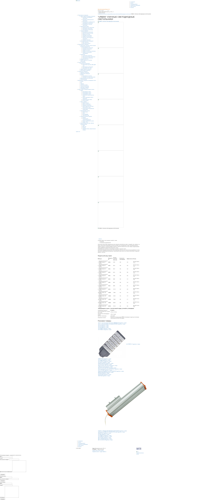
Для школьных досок (86, 43)
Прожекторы (82, 54)
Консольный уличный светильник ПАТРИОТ (106, 368)
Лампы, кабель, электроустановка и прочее (86, 89)
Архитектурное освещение (85, 70)
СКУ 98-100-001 (101, 364)
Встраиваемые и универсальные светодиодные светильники (89, 22)
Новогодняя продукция (84, 87)
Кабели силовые (86, 102)
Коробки (84, 117)
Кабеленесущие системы (85, 110)
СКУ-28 (99, 327)
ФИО (1, 477)
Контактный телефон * (4, 459)
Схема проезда (101, 450)
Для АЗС (82, 74)
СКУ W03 (99, 434)
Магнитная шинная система (88, 33)
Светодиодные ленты (84, 88)
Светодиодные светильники (88, 29)
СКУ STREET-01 (129, 344)
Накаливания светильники (87, 28)
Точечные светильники (84, 86)
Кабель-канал (85, 111)
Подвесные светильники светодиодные (87, 53)
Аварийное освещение (84, 72)
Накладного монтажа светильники (89, 77)
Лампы (81, 90)
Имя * (1, 456)
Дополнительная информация (6, 471)
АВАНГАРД (100, 375)
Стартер (84, 127)
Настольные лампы (84, 84)
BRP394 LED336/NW (102, 372)
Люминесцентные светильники (88, 27)
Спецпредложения (133, 4)
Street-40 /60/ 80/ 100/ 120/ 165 (104, 365)
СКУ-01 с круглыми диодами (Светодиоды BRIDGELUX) (108, 322)
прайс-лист (78, 131)
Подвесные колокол (86, 50)
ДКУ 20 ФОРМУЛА (101, 439)
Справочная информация (135, 5)
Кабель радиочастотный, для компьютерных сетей (88, 107)
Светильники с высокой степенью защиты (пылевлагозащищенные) (88, 46)
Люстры (81, 81)
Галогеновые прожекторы (87, 55)
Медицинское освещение (85, 73)
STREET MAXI (100, 358)
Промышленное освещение (83, 44)
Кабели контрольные (86, 104)
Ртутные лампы (85, 100)
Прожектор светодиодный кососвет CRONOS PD (107, 371)
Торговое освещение (84, 30)
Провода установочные (87, 105)
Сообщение (2, 497)
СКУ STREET (100, 328)
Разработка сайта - (99, 451)
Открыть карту (95, 450)
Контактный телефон (4, 479)
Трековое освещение (87, 39)
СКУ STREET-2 (101, 329)
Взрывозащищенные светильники (86, 78)
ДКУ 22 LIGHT (100, 437)
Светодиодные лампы (87, 91)
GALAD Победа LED (102, 363)
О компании (132, 1)
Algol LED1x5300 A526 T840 (103, 367)
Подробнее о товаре (123, 322)
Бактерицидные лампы (87, 92)
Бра (81, 82)
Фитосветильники (83, 79)
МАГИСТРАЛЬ (100, 374)
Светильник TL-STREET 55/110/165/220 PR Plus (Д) (107, 431)
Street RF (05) (100, 433)
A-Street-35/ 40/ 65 (101, 366)
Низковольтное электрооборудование (87, 119)
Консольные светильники (116, 14)
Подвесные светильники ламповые (89, 51)
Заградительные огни (84, 59)
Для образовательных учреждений (86, 41)
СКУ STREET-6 (101, 361)
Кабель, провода (83, 101)
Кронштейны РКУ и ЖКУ (87, 68)
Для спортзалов (85, 42)
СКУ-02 (99, 325)
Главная (99, 14)
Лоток (84, 113)
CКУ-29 (99, 326)
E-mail (1, 458)
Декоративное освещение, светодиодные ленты (87, 80)
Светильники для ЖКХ (84, 26)
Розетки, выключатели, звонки (88, 120)
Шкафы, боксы (85, 122)
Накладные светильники (87, 35)
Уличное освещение (107, 14)
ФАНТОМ (100, 373)
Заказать (100, 238)
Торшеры (82, 83)
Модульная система (86, 34)
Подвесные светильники (87, 36)
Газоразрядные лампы (87, 93)
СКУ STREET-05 (101, 436)
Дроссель (84, 126)
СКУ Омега (100, 362)
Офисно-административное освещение (87, 16)
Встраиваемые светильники (88, 32)
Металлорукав (85, 114)
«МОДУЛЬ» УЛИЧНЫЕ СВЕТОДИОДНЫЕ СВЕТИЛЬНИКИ (108, 430)
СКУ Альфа (100, 359)
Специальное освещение (83, 71)
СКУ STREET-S (101, 435)
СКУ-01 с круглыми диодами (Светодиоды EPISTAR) (107, 323)
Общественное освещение (83, 15)
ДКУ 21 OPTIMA (101, 438)
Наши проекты (133, 6)
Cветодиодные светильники (126, 14)
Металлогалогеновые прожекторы (89, 56)
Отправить (3, 474)
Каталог (131, 2)
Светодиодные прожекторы (88, 57)
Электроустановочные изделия (86, 116)
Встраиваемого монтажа (87, 75)
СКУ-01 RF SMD (101, 370)
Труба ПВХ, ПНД (86, 115)
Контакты (132, 7)
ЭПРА (84, 125)
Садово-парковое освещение (85, 69)
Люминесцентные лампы (87, 99)
